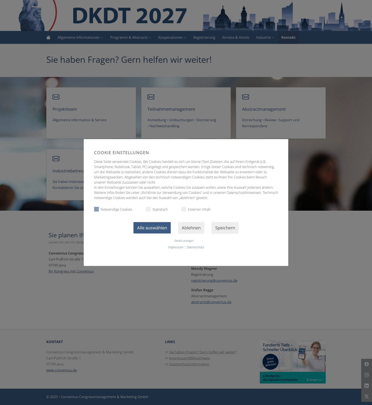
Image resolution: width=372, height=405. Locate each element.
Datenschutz (195, 247)
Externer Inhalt (199, 209)
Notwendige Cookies (116, 209)
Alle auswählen (152, 228)
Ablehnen (191, 228)
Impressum (175, 247)
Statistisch (160, 209)
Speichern (225, 228)
